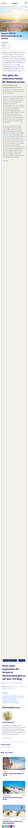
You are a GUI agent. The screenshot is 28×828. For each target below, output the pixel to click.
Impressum (5, 160)
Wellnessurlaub (14, 702)
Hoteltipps (13, 696)
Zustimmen (21, 660)
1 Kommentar (3, 46)
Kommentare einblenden (6, 747)
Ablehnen (6, 660)
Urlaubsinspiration (12, 699)
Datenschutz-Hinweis (18, 140)
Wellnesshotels (11, 64)
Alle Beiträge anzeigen (7, 737)
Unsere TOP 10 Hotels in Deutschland (13, 683)
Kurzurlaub (20, 696)
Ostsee (23, 70)
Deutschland (5, 696)
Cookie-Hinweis (6, 136)
